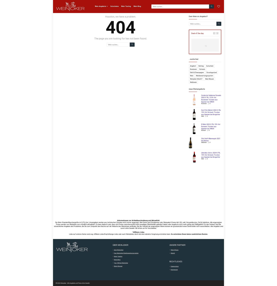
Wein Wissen (209, 79)
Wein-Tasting (126, 6)
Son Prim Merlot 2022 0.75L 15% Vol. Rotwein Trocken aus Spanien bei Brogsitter (211, 112)
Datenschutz (175, 266)
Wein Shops (174, 250)
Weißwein (193, 82)
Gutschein (209, 66)
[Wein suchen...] (211, 6)
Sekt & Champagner (197, 72)
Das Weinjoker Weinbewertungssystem (126, 253)
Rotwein (202, 69)
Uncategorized (211, 72)
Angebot (193, 66)
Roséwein (193, 69)
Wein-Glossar (118, 266)
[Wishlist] (218, 6)
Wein (191, 76)
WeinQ (173, 253)
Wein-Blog (137, 6)
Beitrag (201, 66)
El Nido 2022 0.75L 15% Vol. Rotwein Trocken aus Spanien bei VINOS (210, 126)
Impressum (174, 269)
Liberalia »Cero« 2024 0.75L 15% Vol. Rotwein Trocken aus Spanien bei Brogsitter (210, 155)
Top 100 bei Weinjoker (121, 263)
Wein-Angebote (100, 6)
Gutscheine (114, 6)
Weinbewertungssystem (204, 76)
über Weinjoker (118, 250)
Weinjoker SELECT (196, 79)
